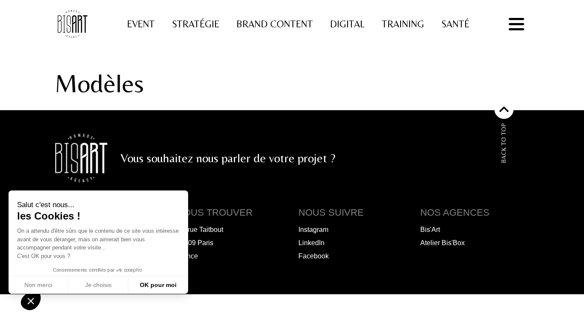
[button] (31, 300)
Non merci (38, 284)
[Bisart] (74, 24)
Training (403, 23)
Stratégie (195, 23)
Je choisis (98, 284)
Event (141, 23)
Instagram (313, 229)
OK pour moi (158, 284)
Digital (347, 23)
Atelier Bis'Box (442, 242)
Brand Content (274, 23)
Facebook (313, 256)
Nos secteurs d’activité (207, 97)
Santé (455, 23)
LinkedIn (311, 242)
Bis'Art (430, 229)
